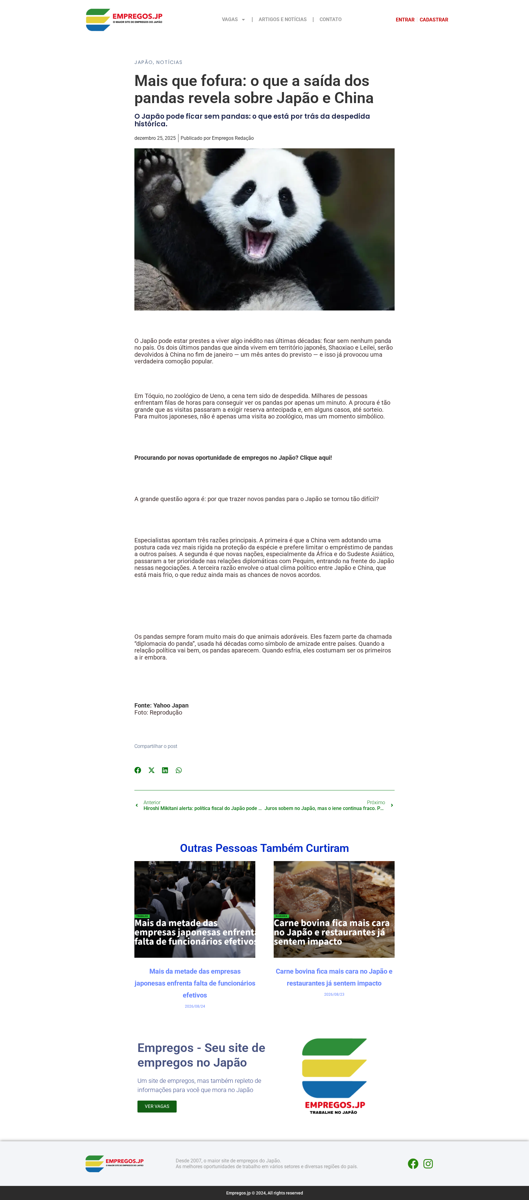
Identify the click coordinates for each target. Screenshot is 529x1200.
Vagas (230, 19)
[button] (137, 770)
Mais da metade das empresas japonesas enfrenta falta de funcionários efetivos (195, 983)
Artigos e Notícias (283, 19)
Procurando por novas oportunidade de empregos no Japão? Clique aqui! (233, 457)
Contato (331, 19)
